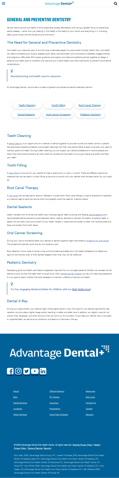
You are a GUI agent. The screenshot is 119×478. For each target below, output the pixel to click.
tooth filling (14, 172)
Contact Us (91, 402)
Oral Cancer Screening (58, 114)
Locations (17, 408)
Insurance (53, 402)
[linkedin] (43, 371)
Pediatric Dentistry (90, 114)
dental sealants (95, 214)
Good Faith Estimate (58, 414)
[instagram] (18, 371)
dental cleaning (15, 143)
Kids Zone (90, 396)
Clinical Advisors (56, 391)
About (16, 391)
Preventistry (54, 408)
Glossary (90, 414)
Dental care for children (71, 273)
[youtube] (35, 371)
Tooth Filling (58, 105)
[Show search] (115, 3)
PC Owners (54, 396)
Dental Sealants (26, 114)
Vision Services (20, 414)
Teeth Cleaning (27, 105)
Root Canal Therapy (90, 105)
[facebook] (10, 371)
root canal (13, 195)
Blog (15, 396)
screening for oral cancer (98, 240)
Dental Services (20, 402)
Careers (89, 408)
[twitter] (26, 371)
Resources (90, 391)
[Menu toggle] (3, 3)
